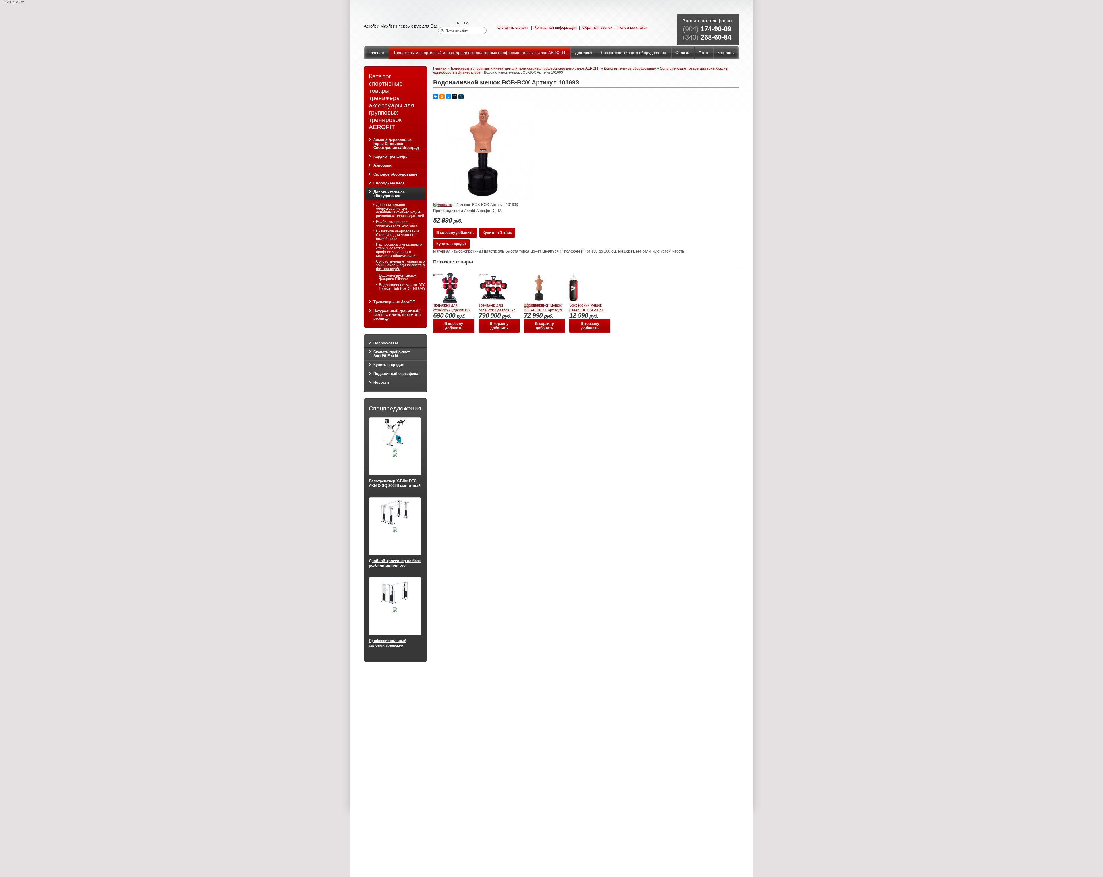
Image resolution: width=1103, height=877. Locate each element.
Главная (376, 52)
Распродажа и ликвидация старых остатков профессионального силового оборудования (399, 249)
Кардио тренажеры (390, 156)
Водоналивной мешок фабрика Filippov (397, 277)
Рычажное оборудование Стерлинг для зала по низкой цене (397, 234)
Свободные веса (388, 183)
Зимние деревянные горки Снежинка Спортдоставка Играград (396, 144)
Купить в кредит (388, 365)
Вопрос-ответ (385, 343)
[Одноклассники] (442, 96)
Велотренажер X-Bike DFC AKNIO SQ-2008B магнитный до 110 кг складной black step (395, 488)
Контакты (725, 52)
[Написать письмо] (466, 23)
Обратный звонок (597, 27)
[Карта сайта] (458, 23)
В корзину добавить (455, 232)
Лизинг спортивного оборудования (633, 52)
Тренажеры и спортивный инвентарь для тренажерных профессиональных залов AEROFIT (479, 52)
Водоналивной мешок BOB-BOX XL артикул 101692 (543, 310)
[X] (454, 96)
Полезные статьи (632, 27)
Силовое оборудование (395, 174)
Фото (703, 52)
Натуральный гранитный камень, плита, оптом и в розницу (397, 315)
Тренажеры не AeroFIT (394, 302)
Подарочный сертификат (396, 373)
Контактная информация (555, 27)
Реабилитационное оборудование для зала (396, 223)
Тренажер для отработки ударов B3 (451, 307)
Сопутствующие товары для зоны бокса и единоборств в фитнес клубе (400, 265)
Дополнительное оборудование (389, 194)
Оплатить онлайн (512, 27)
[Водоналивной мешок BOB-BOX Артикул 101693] (483, 201)
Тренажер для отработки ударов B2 (497, 307)
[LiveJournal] (461, 96)
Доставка (583, 52)
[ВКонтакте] (435, 96)
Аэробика (382, 165)
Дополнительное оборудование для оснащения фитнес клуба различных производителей (400, 210)
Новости (381, 382)
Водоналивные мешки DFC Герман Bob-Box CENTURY (402, 286)
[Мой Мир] (448, 96)
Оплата (682, 52)
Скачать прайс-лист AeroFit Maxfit (391, 354)
